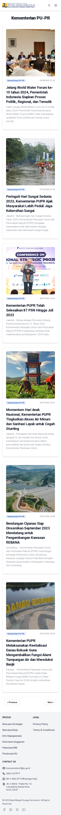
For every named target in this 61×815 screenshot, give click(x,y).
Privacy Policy (40, 724)
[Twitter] (17, 809)
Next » (51, 702)
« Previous (12, 702)
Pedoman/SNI (9, 747)
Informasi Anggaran (13, 741)
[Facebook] (4, 809)
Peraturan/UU (9, 753)
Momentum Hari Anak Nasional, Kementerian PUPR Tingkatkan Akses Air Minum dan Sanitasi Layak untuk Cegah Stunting (30, 419)
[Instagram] (10, 809)
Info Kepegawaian (12, 736)
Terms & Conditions (44, 730)
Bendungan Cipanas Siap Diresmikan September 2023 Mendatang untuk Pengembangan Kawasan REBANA (28, 532)
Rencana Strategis (12, 724)
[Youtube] (23, 809)
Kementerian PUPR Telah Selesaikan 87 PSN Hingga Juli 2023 (29, 310)
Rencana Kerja (10, 730)
